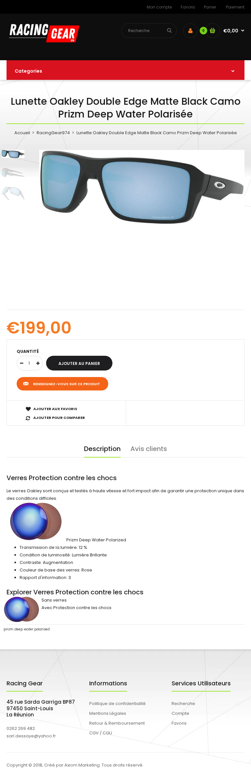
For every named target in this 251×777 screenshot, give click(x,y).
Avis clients (148, 448)
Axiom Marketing (82, 765)
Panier (210, 7)
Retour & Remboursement (117, 723)
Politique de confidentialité (117, 703)
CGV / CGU (100, 733)
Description (102, 448)
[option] (141, 187)
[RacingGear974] (43, 47)
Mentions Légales (107, 713)
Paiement (235, 7)
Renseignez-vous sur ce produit (66, 384)
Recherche (183, 703)
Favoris (188, 7)
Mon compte (159, 7)
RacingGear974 (53, 133)
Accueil (22, 133)
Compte (180, 713)
